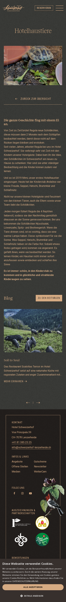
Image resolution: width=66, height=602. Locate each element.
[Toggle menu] (59, 8)
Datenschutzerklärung (25, 581)
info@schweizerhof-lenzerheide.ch (31, 447)
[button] (33, 596)
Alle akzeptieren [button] (32, 587)
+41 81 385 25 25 (22, 442)
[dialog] (33, 580)
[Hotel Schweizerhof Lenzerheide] (13, 8)
